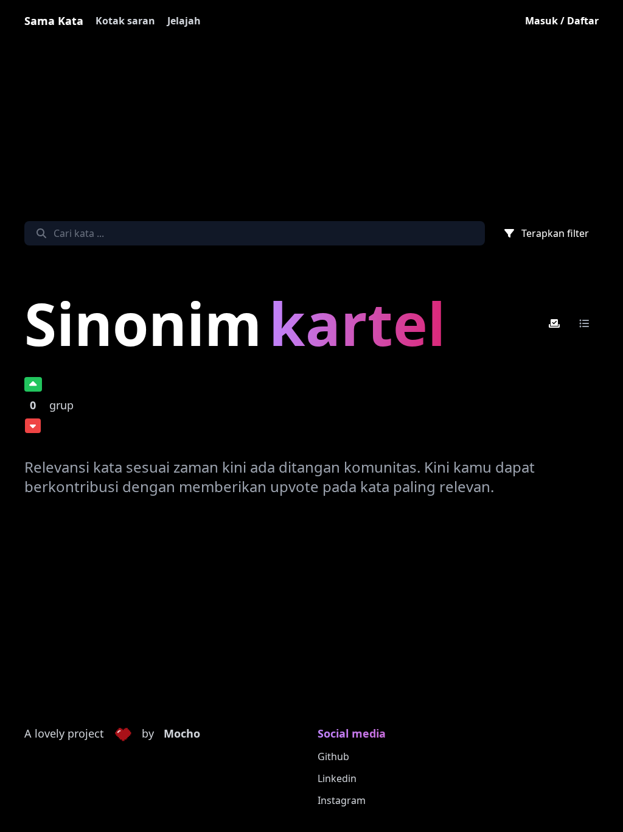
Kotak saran (125, 20)
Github (333, 756)
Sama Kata (53, 20)
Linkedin (337, 778)
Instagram (342, 800)
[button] (123, 734)
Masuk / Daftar (562, 20)
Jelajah (184, 20)
